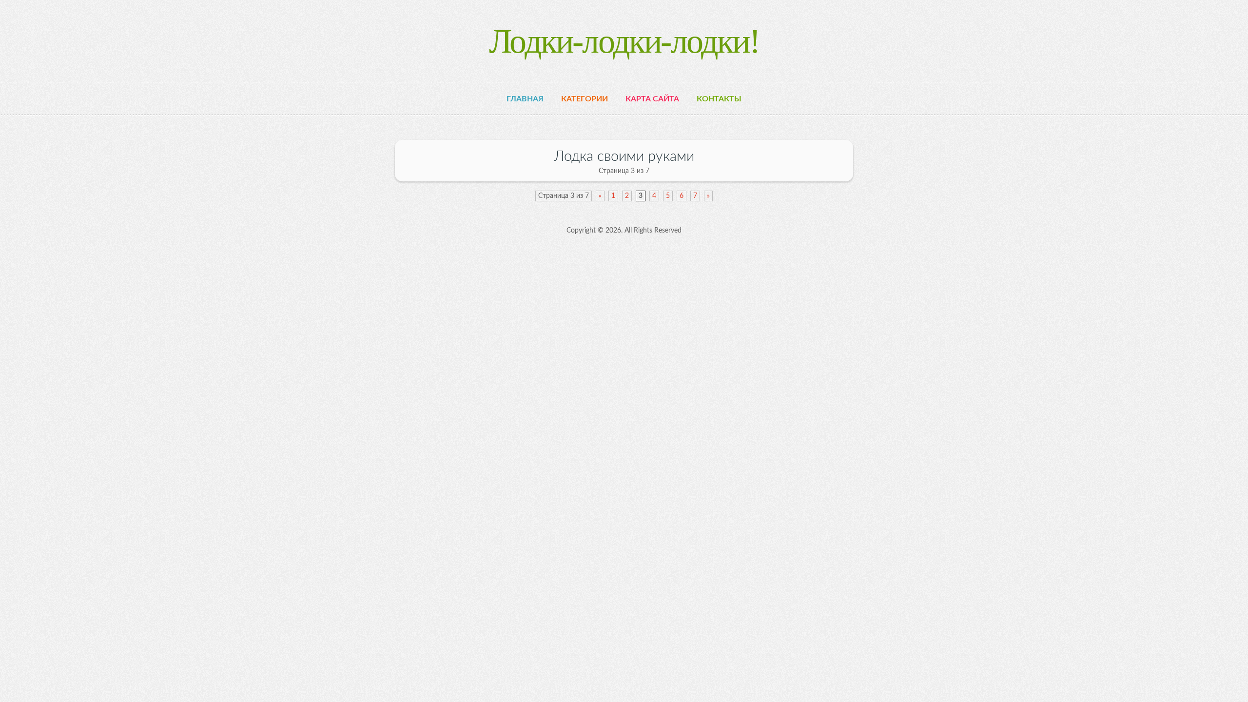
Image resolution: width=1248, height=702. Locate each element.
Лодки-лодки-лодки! (624, 41)
